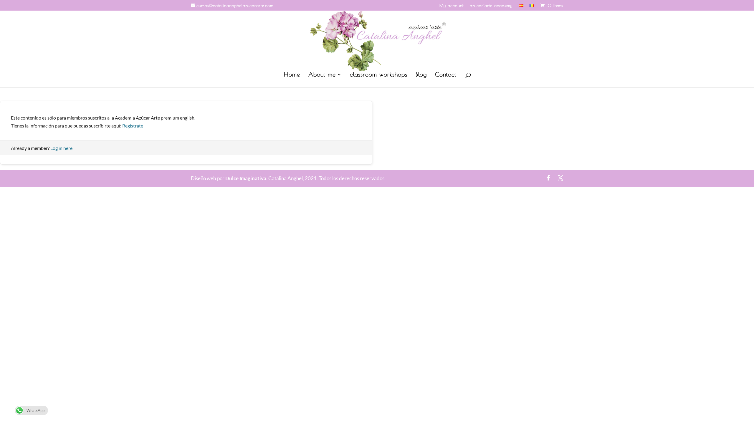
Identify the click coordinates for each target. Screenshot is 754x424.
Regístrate (132, 125)
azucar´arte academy (491, 6)
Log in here (61, 148)
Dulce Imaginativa (245, 178)
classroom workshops (378, 75)
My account (451, 6)
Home (292, 75)
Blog (421, 75)
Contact (446, 75)
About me (322, 75)
